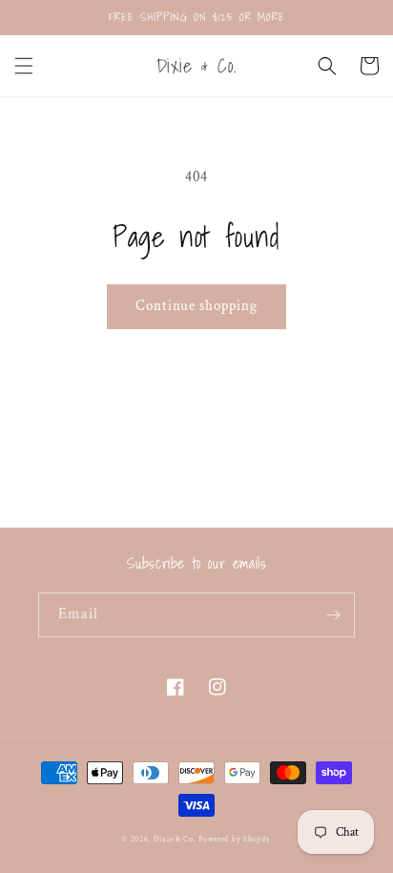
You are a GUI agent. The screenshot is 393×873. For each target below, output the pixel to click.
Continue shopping (196, 306)
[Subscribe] (333, 614)
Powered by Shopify (234, 839)
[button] (24, 66)
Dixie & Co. (175, 839)
